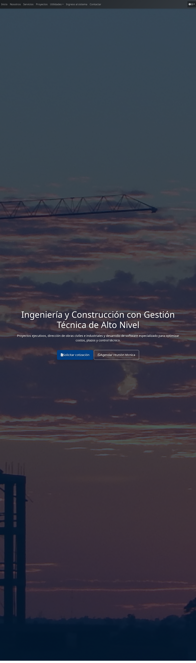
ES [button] (192, 4)
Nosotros (15, 4)
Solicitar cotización (76, 355)
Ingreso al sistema (76, 4)
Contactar (95, 4)
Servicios (28, 4)
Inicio (4, 4)
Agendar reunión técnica (117, 355)
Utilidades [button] (56, 4)
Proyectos (42, 4)
